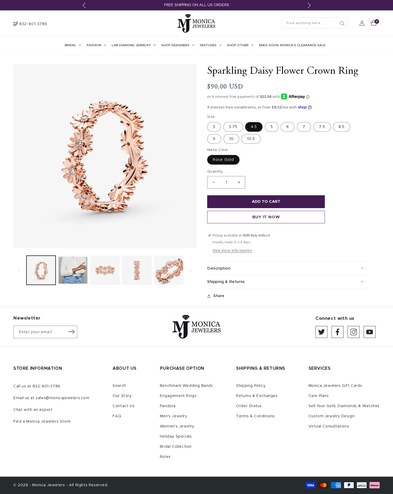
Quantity (215, 171)
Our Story (122, 396)
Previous (84, 5)
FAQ (117, 416)
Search (119, 386)
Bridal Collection (176, 447)
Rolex (165, 457)
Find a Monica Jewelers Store (42, 421)
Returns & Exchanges (257, 396)
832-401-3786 (46, 386)
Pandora (168, 406)
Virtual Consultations (329, 426)
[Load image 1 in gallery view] (41, 270)
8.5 (341, 127)
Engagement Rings (178, 396)
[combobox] (314, 23)
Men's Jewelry (173, 416)
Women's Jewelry (177, 426)
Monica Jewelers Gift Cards (335, 386)
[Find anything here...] (342, 23)
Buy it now (266, 217)
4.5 (254, 127)
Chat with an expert (32, 410)
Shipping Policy (250, 386)
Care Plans (319, 396)
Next (309, 5)
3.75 (233, 127)
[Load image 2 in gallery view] (72, 270)
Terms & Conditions (255, 416)
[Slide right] (190, 270)
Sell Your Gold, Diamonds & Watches (344, 406)
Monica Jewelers (49, 485)
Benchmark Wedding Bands (186, 386)
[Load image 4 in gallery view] (136, 270)
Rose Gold (223, 160)
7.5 (322, 127)
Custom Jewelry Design (332, 416)
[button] (72, 45)
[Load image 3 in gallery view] (105, 270)
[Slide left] (19, 270)
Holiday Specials (176, 436)
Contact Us (123, 406)
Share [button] (219, 296)
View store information (232, 250)
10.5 (251, 139)
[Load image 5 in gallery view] (168, 270)
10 (231, 139)
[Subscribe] (71, 331)
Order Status (248, 406)
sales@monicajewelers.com (62, 398)
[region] (196, 5)
